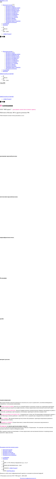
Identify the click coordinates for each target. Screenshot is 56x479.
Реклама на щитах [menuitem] (10, 6)
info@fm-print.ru (11, 470)
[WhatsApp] (1, 37)
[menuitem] (13, 5)
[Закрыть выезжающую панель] (1, 2)
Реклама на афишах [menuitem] (11, 18)
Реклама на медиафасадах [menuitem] (12, 11)
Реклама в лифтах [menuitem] (7, 451)
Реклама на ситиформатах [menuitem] (12, 14)
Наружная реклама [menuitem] (7, 5)
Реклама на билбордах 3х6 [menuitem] (12, 9)
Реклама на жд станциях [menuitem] (12, 17)
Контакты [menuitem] (5, 25)
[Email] (4, 37)
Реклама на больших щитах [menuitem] (12, 10)
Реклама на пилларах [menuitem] (11, 19)
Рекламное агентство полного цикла (9, 447)
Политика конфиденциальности (28, 478)
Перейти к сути (4, 0)
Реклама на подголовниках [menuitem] (9, 455)
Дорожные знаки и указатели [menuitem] (13, 21)
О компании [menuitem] (6, 23)
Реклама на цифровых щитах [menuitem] (13, 7)
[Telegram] (3, 37)
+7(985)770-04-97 (7, 34)
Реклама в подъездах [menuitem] (8, 452)
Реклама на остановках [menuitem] (11, 15)
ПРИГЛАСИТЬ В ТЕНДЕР (7, 73)
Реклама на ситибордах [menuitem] (11, 13)
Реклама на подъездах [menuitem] (11, 22)
